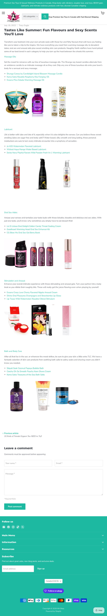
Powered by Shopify (53, 611)
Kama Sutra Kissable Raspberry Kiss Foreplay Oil (28, 77)
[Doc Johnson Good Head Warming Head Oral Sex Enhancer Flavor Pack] (41, 271)
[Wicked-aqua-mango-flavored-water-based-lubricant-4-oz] (41, 191)
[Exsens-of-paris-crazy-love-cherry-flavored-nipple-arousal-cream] (16, 337)
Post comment (15, 506)
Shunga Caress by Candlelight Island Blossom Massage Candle (34, 73)
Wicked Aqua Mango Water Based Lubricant (27, 149)
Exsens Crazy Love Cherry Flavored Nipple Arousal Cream (32, 292)
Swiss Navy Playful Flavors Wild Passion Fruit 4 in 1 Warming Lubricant (38, 152)
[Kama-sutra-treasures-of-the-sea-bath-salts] (66, 413)
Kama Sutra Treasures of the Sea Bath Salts (26, 374)
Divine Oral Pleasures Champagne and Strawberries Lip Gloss (34, 295)
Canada (52, 581)
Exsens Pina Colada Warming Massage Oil (26, 80)
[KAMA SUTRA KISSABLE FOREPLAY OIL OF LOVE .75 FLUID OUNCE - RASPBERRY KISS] (16, 118)
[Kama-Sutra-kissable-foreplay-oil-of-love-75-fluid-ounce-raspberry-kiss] (37, 118)
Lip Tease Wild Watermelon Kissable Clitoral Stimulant (31, 299)
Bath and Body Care (13, 351)
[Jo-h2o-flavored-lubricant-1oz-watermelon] (16, 191)
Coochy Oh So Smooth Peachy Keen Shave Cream (29, 371)
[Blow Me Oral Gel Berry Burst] (66, 271)
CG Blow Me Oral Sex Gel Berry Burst (23, 232)
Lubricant (8, 129)
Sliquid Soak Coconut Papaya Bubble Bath (25, 368)
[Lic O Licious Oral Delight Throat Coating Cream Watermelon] (16, 271)
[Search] (45, 16)
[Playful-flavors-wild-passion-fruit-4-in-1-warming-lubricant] (66, 191)
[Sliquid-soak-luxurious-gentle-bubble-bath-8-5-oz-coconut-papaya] (16, 413)
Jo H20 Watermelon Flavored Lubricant (24, 146)
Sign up (41, 568)
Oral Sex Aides (10, 212)
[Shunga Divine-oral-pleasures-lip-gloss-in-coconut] (41, 337)
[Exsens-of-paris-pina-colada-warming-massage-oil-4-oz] (57, 118)
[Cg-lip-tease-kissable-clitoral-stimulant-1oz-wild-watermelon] (66, 337)
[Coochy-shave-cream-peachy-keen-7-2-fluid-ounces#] (41, 413)
